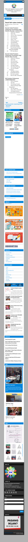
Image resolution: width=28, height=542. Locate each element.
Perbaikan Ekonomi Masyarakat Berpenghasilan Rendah (16, 297)
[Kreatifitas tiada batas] (14, 375)
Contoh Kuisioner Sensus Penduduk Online (14, 173)
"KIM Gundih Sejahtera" (9, 532)
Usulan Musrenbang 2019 (10, 198)
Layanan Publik (15, 24)
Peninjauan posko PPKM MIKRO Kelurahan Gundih (16, 315)
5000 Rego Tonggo (9, 403)
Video (7, 268)
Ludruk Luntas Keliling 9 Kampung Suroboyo (13, 361)
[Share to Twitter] (10, 113)
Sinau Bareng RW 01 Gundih (10, 339)
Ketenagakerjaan (9, 261)
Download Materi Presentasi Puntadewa (13, 192)
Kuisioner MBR (9, 182)
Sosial (7, 271)
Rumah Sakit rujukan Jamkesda (13, 22)
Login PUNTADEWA (9, 188)
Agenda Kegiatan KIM (10, 270)
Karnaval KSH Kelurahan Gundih (11, 348)
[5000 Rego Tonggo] (14, 397)
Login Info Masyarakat (10, 179)
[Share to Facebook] (9, 113)
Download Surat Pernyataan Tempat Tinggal (14, 189)
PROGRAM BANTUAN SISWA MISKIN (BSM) (16, 325)
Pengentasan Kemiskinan (10, 257)
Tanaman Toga (8, 274)
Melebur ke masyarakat (10, 417)
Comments (14, 284)
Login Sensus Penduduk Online (12, 172)
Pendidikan (8, 258)
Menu (5, 2)
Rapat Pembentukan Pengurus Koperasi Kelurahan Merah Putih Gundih (12, 342)
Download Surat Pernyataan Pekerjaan (13, 191)
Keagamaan (8, 280)
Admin (21, 94)
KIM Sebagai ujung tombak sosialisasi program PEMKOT (9, 124)
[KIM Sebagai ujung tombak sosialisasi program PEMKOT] (9, 116)
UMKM (7, 260)
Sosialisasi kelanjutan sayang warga (16, 288)
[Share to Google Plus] (12, 113)
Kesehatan (11, 24)
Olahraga (7, 279)
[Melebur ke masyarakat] (14, 411)
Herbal (7, 273)
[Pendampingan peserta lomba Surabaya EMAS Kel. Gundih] (18, 116)
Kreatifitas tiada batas (10, 385)
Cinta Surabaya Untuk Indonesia (11, 345)
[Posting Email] (6, 98)
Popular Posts (7, 285)
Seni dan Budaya (9, 277)
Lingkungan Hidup (9, 255)
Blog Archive (20, 285)
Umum (7, 267)
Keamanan (8, 276)
